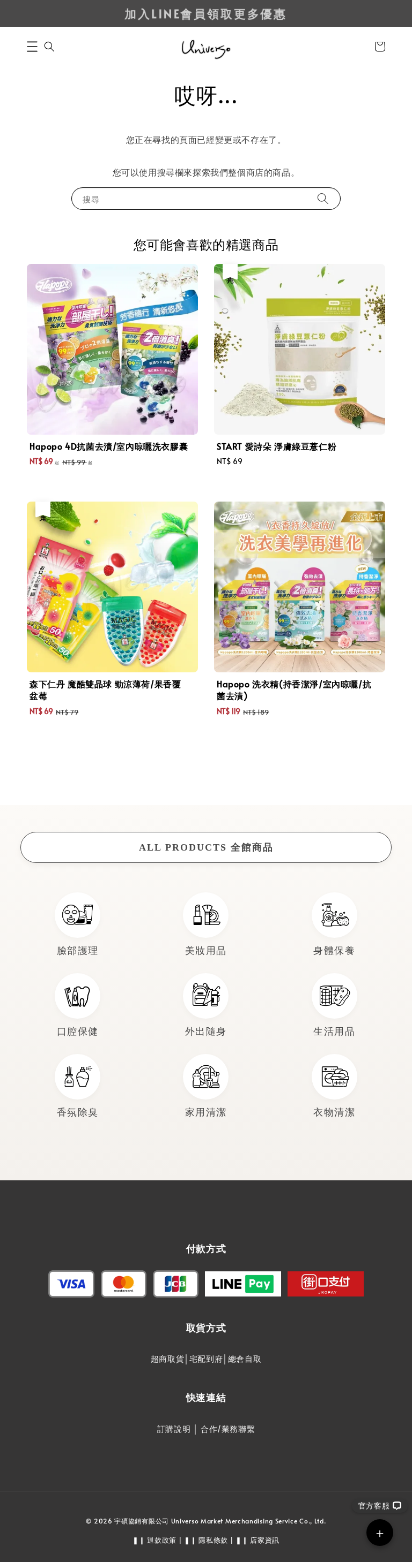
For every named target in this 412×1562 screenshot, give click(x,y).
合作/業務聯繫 (228, 1428)
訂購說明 (173, 1428)
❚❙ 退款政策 (154, 1540)
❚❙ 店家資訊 (257, 1540)
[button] (32, 46)
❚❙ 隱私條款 (206, 1540)
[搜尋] (323, 198)
